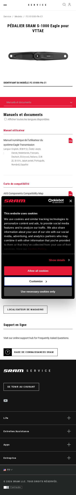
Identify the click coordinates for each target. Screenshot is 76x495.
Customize (36, 281)
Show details (57, 260)
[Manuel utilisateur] (70, 142)
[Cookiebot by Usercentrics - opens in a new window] (48, 201)
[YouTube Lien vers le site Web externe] (6, 401)
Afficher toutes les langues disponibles (28, 119)
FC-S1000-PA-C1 (34, 16)
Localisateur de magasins (25, 309)
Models (18, 16)
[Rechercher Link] (64, 5)
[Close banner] (70, 201)
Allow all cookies (38, 270)
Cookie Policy (37, 248)
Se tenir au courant (21, 387)
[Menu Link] (5, 5)
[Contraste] (6, 487)
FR (8, 470)
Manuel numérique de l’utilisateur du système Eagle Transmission (24, 152)
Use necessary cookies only (38, 291)
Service (38, 5)
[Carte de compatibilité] (70, 195)
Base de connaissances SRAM (34, 352)
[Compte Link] (69, 5)
